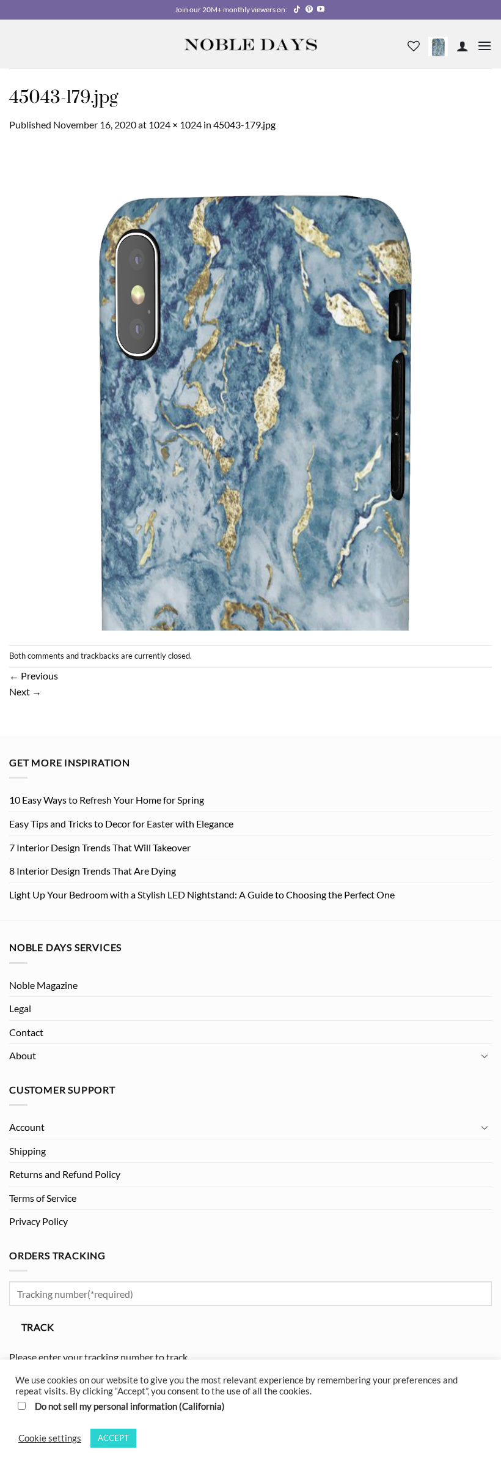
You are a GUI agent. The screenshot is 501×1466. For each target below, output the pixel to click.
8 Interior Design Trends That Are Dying (92, 870)
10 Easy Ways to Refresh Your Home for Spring (106, 799)
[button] (438, 46)
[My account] (462, 45)
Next (25, 691)
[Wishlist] (414, 45)
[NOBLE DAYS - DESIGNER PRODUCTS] (250, 44)
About (22, 1055)
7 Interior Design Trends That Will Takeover (100, 847)
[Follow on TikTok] (297, 10)
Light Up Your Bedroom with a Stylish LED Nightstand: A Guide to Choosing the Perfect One (202, 894)
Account (27, 1127)
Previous (33, 675)
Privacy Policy (38, 1221)
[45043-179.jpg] (250, 387)
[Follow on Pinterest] (309, 10)
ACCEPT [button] (113, 1438)
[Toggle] (484, 1055)
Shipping (27, 1151)
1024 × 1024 (175, 124)
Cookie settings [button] (49, 1438)
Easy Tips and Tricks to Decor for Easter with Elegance (121, 823)
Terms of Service (42, 1198)
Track (37, 1327)
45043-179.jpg (244, 124)
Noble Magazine (43, 985)
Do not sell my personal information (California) (130, 1406)
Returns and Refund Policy (64, 1174)
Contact (26, 1032)
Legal (20, 1008)
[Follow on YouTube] (320, 10)
